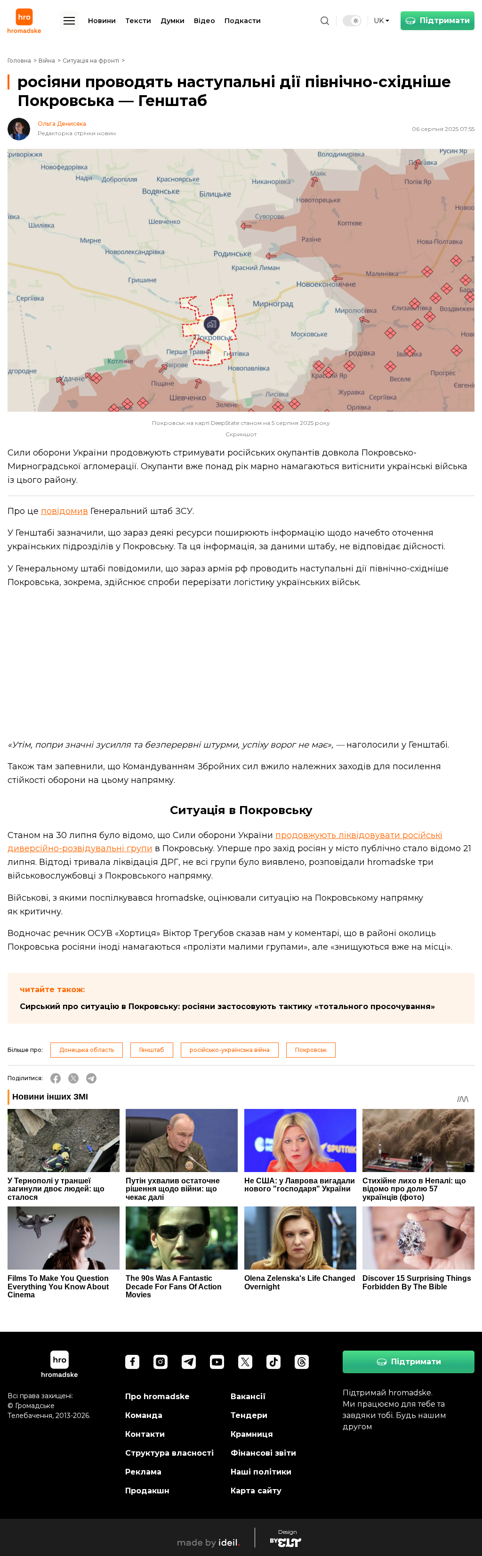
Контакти (145, 1434)
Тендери (249, 1415)
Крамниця (252, 1434)
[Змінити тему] (352, 20)
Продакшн (147, 1490)
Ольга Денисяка (62, 124)
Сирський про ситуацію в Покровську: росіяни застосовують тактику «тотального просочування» (227, 1006)
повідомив (64, 511)
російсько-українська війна (230, 1049)
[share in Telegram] (91, 1078)
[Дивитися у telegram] (189, 1362)
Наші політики (261, 1471)
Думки (173, 20)
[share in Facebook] (55, 1078)
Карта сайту (256, 1490)
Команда (143, 1415)
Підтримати (445, 20)
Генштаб (151, 1049)
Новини (102, 20)
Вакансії (248, 1396)
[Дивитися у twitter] (245, 1362)
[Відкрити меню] (69, 20)
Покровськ (311, 1049)
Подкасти (243, 20)
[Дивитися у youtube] (217, 1362)
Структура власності (169, 1453)
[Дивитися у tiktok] (273, 1362)
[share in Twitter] (73, 1078)
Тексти (138, 20)
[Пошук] (324, 20)
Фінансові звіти (263, 1453)
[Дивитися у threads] (302, 1362)
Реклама (143, 1471)
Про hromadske (157, 1396)
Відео (204, 20)
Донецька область (86, 1049)
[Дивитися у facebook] (132, 1362)
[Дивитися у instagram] (160, 1362)
